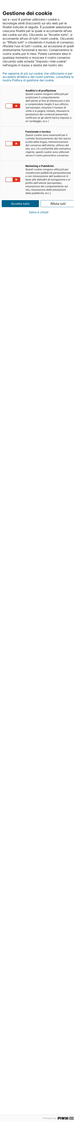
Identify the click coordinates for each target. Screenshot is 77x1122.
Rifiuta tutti (58, 203)
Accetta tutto (20, 203)
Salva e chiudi (38, 212)
